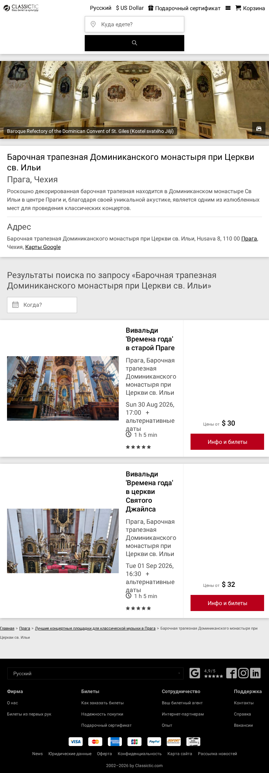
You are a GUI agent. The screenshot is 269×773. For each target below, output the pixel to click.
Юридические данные (69, 753)
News (37, 753)
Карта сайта (179, 753)
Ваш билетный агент (182, 702)
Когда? (32, 302)
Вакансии (243, 725)
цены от (211, 424)
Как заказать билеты (102, 702)
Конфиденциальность (140, 753)
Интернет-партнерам (183, 714)
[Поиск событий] (134, 43)
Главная (7, 628)
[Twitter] (243, 675)
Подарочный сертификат (187, 8)
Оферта (104, 753)
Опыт (167, 725)
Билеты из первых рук (29, 714)
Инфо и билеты (227, 442)
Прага (249, 238)
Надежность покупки (102, 714)
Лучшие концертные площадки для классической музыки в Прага (95, 628)
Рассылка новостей (217, 753)
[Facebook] (194, 672)
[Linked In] (255, 675)
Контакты (244, 702)
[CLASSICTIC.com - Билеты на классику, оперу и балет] (20, 8)
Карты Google (43, 247)
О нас (12, 702)
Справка (242, 714)
